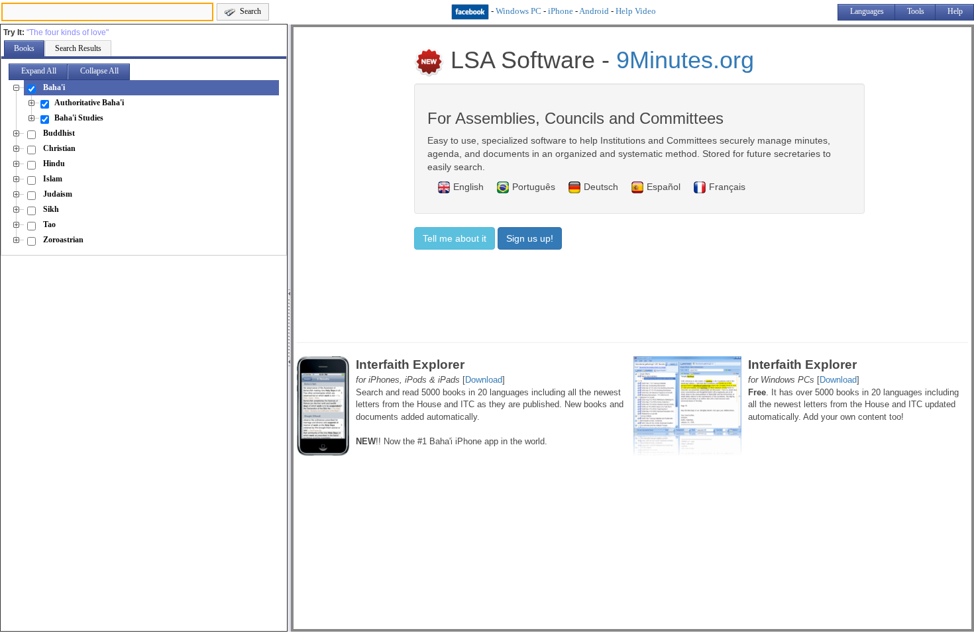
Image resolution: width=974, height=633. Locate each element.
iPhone (560, 11)
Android (594, 11)
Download (483, 380)
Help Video (636, 11)
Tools (915, 11)
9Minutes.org (685, 59)
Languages (867, 11)
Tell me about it (454, 238)
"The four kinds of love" (68, 32)
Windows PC (518, 11)
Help (955, 11)
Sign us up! (529, 238)
